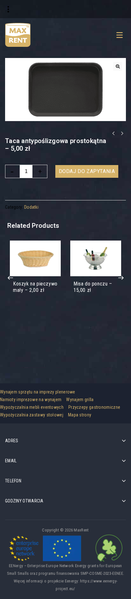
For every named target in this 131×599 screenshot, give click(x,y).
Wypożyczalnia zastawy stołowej (31, 414)
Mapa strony (79, 414)
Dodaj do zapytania (87, 171)
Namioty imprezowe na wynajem (30, 399)
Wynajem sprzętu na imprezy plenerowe (37, 391)
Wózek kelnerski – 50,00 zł (113, 133)
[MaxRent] (18, 34)
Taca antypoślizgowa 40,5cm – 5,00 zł (121, 133)
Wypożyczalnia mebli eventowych (32, 407)
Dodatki (31, 207)
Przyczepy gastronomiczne (94, 407)
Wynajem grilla (79, 399)
